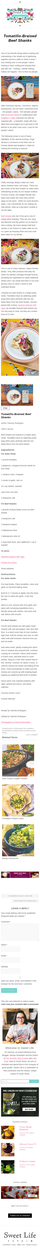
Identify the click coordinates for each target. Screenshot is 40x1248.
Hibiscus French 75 (28, 1144)
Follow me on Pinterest (20, 1216)
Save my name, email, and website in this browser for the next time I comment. (18, 982)
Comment (6, 922)
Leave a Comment (32, 735)
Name (4, 945)
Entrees (15, 730)
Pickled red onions (9, 563)
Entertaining (7, 730)
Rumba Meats (13, 115)
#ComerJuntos (7, 728)
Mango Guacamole (10, 858)
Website (4, 967)
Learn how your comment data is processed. (20, 1004)
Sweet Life (20, 15)
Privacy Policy (31, 1244)
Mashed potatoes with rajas (12, 557)
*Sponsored (18, 728)
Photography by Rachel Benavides (16, 722)
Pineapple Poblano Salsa (13, 818)
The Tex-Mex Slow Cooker (17, 1058)
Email (4, 956)
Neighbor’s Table (8, 118)
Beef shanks (6, 216)
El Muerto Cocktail (27, 1161)
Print (5, 408)
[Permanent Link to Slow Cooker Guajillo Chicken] (18, 746)
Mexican (22, 730)
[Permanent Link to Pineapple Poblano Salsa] (18, 786)
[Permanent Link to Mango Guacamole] (18, 826)
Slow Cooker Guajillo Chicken (14, 778)
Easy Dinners (28, 728)
